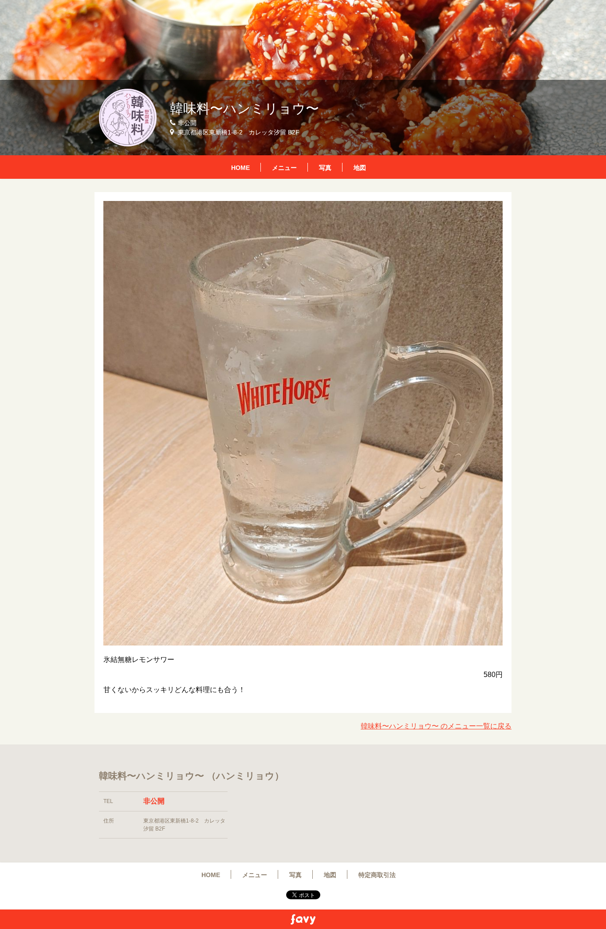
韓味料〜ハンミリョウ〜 (244, 108)
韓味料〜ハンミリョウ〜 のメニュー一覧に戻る (436, 726)
